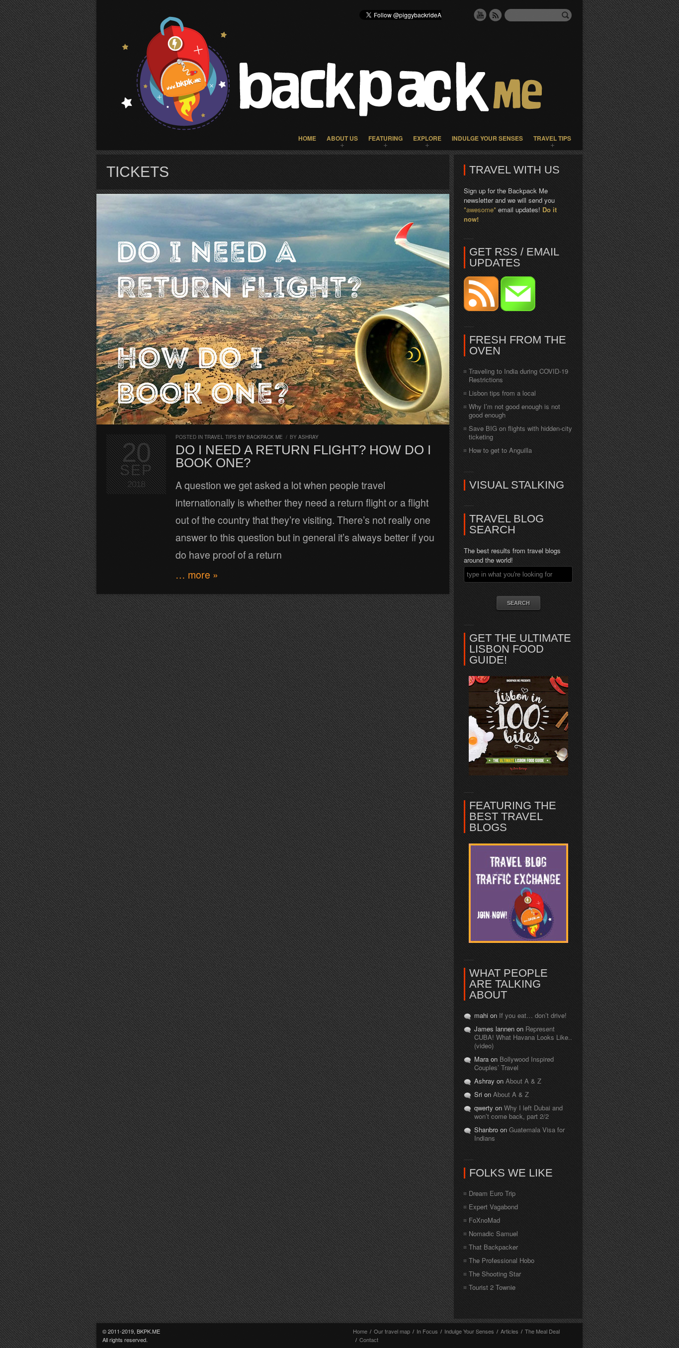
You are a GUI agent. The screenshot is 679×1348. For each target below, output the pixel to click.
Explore (427, 138)
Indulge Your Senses (487, 138)
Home (307, 138)
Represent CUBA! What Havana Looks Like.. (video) (523, 1037)
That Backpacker (493, 1247)
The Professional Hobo (501, 1260)
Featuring (385, 138)
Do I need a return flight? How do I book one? (303, 456)
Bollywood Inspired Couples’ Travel (514, 1063)
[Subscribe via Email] (518, 308)
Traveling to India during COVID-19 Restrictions (518, 375)
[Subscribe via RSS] (482, 308)
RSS (495, 14)
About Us (342, 138)
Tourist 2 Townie (492, 1287)
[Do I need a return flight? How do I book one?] (272, 309)
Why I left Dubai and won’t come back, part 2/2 (518, 1112)
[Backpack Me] (339, 75)
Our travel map (392, 1331)
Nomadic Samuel (493, 1233)
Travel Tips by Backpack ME (243, 436)
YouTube (480, 14)
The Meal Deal (542, 1331)
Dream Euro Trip (492, 1193)
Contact (368, 1340)
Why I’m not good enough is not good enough (514, 411)
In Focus (427, 1331)
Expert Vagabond (493, 1206)
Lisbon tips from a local (502, 393)
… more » (196, 575)
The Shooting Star (495, 1273)
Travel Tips (552, 138)
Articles (509, 1331)
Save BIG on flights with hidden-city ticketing (520, 432)
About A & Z (523, 1081)
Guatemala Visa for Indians (519, 1134)
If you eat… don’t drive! (533, 1015)
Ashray (308, 436)
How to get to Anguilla (500, 450)
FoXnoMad (484, 1220)
